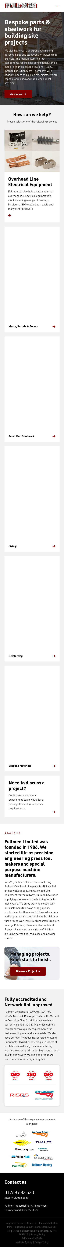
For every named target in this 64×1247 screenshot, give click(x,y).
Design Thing (41, 1242)
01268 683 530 (19, 1192)
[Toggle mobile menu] (56, 5)
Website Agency (24, 1242)
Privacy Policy (38, 1234)
